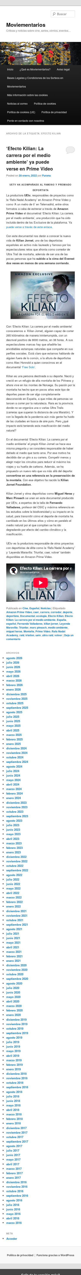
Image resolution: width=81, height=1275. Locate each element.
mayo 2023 (13, 834)
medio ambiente (58, 627)
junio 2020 (13, 992)
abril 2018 (12, 1110)
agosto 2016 (14, 1200)
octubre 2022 (14, 866)
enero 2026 (13, 689)
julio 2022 (12, 879)
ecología (41, 616)
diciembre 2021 (16, 911)
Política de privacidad (54, 112)
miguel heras (14, 631)
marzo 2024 (14, 789)
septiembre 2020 (17, 979)
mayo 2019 (13, 1051)
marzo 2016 (14, 1223)
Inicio (10, 69)
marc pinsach (38, 627)
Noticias (46, 608)
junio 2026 (13, 667)
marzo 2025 (14, 735)
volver (58, 635)
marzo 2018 (14, 1114)
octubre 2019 (14, 1028)
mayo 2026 (13, 671)
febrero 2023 (14, 848)
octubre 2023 (14, 811)
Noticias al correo (17, 103)
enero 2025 (13, 744)
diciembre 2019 (16, 1019)
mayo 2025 (13, 725)
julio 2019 (12, 1042)
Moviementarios (25, 24)
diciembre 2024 (16, 748)
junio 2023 (13, 829)
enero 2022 (13, 906)
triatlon (29, 635)
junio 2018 (13, 1101)
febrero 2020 (14, 1010)
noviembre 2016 (16, 1187)
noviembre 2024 (16, 753)
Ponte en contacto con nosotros (25, 120)
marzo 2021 (14, 952)
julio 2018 (12, 1096)
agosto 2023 (14, 820)
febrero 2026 (14, 685)
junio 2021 (13, 938)
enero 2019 (13, 1069)
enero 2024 (13, 798)
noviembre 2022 (16, 861)
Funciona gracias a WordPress (55, 1255)
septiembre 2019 (17, 1033)
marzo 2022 (14, 897)
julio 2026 (12, 662)
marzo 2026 (14, 680)
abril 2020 (12, 1001)
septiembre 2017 (17, 1141)
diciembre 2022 (16, 857)
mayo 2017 (13, 1159)
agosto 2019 (14, 1037)
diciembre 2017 (16, 1128)
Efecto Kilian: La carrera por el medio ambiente (39, 618)
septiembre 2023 (17, 816)
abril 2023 (12, 839)
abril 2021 (12, 947)
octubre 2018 (14, 1083)
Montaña (29, 631)
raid (21, 635)
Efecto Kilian (56, 616)
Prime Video (42, 631)
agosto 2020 (14, 983)
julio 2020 (12, 988)
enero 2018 (13, 1123)
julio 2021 (12, 933)
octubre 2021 (14, 920)
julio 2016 (12, 1205)
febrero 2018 (14, 1119)
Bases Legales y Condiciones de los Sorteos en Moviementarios (35, 82)
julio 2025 (12, 717)
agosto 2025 (14, 712)
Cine (25, 608)
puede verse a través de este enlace (29, 227)
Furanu (46, 175)
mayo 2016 (13, 1214)
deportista (12, 616)
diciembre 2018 (16, 1074)
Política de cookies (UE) (21, 112)
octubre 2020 (14, 974)
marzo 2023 (14, 843)
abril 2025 (12, 730)
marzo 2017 (14, 1169)
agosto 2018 (14, 1092)
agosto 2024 (14, 766)
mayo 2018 (13, 1105)
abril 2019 (12, 1056)
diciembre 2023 (16, 803)
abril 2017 (12, 1164)
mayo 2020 (13, 997)
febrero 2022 (14, 902)
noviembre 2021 (16, 915)
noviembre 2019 (16, 1024)
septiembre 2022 (17, 870)
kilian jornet (51, 624)
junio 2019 (13, 1046)
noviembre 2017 (16, 1132)
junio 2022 (13, 884)
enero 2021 (13, 961)
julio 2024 (12, 771)
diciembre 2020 (16, 965)
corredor (56, 612)
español (11, 624)
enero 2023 (13, 852)
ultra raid (47, 635)
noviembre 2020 (16, 970)
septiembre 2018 (17, 1087)
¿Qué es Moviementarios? (35, 69)
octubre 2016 (14, 1191)
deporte (67, 612)
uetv (38, 635)
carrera (44, 612)
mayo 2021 (13, 942)
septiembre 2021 (17, 924)
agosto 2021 (14, 929)
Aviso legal (63, 69)
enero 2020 (13, 1015)
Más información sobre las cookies (27, 95)
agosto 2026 (14, 658)
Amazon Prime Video (19, 612)
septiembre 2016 (17, 1195)
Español (34, 608)
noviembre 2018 (16, 1078)
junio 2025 (13, 721)
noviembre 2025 (16, 699)
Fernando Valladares (30, 624)
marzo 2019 (14, 1060)
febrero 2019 (14, 1065)
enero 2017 (13, 1178)
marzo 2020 (14, 1006)
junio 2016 (13, 1209)
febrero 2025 (14, 739)
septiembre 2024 (17, 762)
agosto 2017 (14, 1146)
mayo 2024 (13, 780)
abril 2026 (12, 676)
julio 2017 (12, 1150)
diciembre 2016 (16, 1182)
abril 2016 (12, 1218)
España (61, 620)
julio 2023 (12, 825)
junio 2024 (13, 775)
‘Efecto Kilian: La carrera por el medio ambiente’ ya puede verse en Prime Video (29, 158)
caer (36, 612)
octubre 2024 (14, 757)
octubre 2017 (14, 1137)
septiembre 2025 (17, 708)
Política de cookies (45, 103)
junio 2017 (13, 1155)
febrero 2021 (14, 956)
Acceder (11, 1238)
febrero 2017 (14, 1173)
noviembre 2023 (16, 807)
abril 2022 (12, 893)
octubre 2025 (14, 703)
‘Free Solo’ (28, 367)
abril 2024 (12, 784)
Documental (27, 616)
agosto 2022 (14, 875)
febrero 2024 (14, 793)
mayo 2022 (13, 888)
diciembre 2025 (16, 694)
